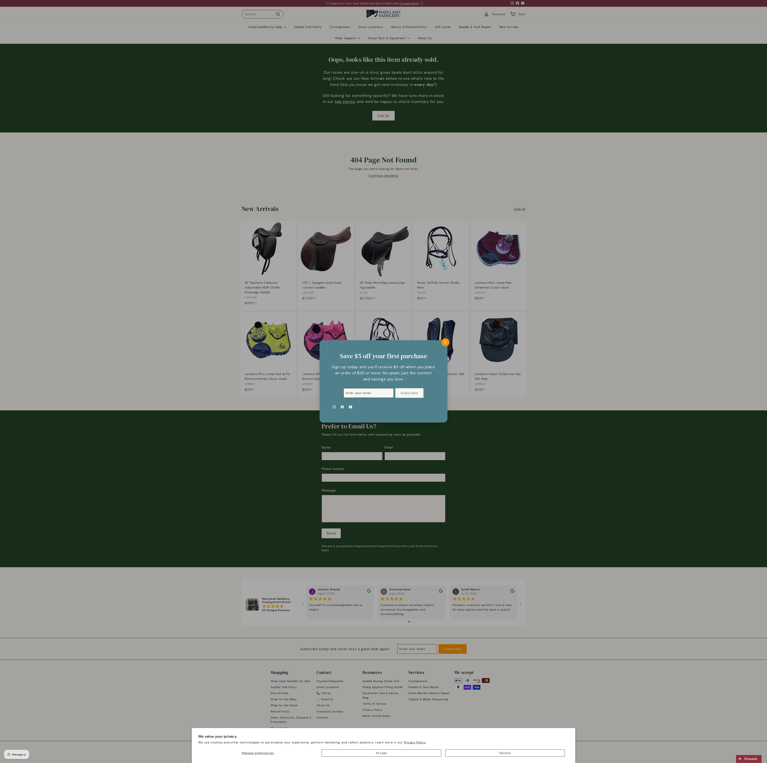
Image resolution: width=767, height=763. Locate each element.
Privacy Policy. (415, 742)
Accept (381, 753)
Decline (505, 753)
